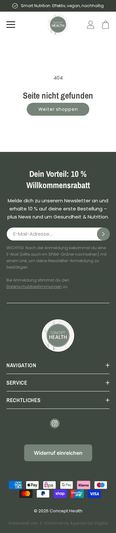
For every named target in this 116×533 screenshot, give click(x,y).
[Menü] (10, 24)
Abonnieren (103, 234)
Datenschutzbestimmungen (34, 286)
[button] (106, 25)
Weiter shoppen (58, 109)
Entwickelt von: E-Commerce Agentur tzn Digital (58, 523)
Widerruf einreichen (58, 453)
